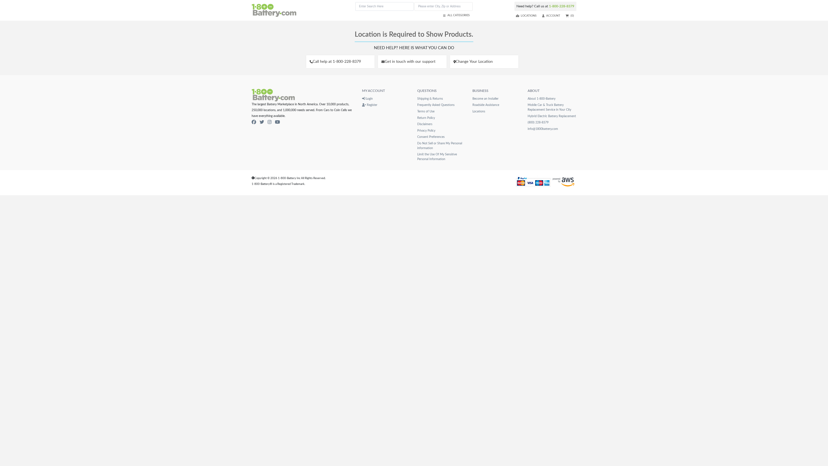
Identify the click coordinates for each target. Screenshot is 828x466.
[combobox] (384, 6)
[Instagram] (269, 122)
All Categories (458, 15)
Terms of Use (425, 111)
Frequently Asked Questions (436, 105)
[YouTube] (277, 122)
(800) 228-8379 (538, 122)
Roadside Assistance (485, 105)
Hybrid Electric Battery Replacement (552, 116)
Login (369, 98)
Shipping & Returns (430, 98)
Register (371, 105)
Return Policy (426, 118)
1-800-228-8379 (561, 6)
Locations (528, 15)
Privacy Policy (426, 130)
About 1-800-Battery (541, 98)
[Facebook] (254, 122)
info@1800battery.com (543, 129)
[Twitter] (262, 122)
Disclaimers (424, 124)
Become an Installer (485, 98)
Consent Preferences (431, 137)
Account (553, 15)
